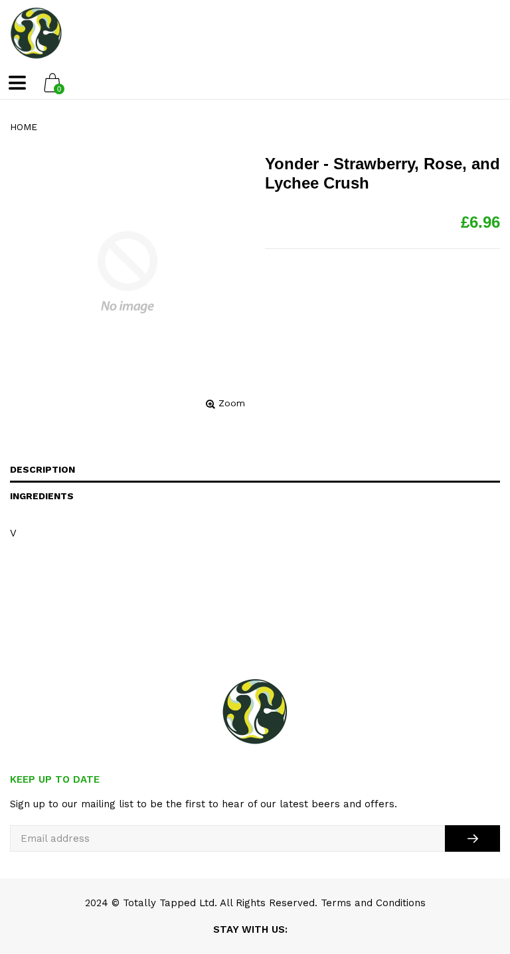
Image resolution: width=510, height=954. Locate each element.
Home (23, 126)
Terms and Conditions (373, 903)
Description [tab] (42, 469)
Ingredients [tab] (42, 496)
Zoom (231, 403)
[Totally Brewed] (36, 33)
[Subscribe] (472, 838)
